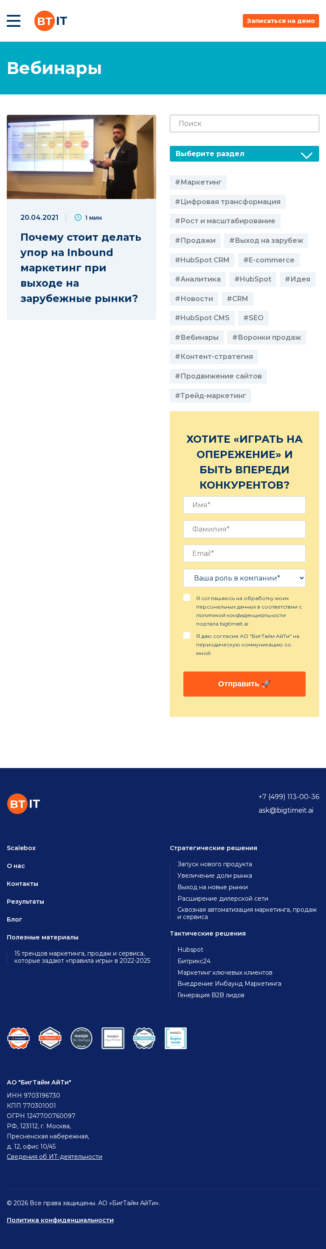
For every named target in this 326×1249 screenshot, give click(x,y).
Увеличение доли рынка (214, 875)
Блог (14, 919)
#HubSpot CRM (202, 260)
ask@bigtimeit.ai (286, 810)
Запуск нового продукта (214, 864)
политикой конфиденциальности (241, 615)
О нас (16, 866)
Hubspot (190, 949)
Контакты (22, 884)
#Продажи (195, 240)
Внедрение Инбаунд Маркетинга (229, 983)
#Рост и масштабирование (225, 221)
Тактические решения (208, 933)
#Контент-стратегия (214, 357)
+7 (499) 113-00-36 (289, 797)
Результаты (25, 901)
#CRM (237, 299)
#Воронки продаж (266, 337)
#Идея (297, 279)
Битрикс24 (194, 961)
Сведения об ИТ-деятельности (54, 1157)
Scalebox (21, 848)
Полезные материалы (43, 937)
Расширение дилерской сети (222, 898)
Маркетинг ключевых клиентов (225, 972)
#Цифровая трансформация (228, 202)
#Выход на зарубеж (266, 240)
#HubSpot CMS (202, 318)
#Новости (194, 299)
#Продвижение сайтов (218, 376)
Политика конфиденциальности (60, 1220)
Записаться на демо (281, 21)
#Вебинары (197, 337)
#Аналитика (198, 279)
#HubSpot (252, 279)
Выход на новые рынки (212, 887)
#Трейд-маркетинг (210, 396)
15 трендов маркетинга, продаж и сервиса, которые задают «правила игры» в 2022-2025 (82, 957)
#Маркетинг (198, 182)
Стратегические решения (213, 848)
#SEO (253, 318)
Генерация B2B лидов (210, 995)
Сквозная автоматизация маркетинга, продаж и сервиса (247, 913)
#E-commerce (269, 260)
